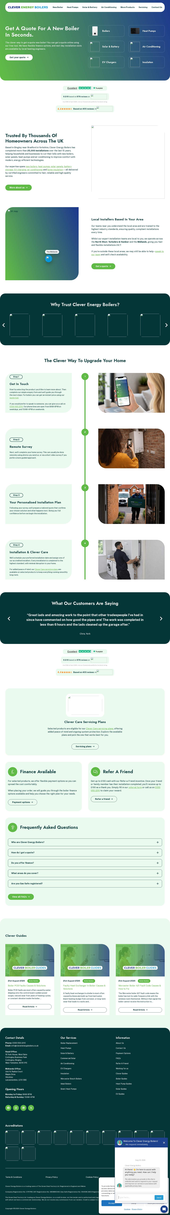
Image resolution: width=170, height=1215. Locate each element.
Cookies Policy (92, 1177)
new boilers (31, 166)
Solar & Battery (67, 1053)
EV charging (20, 169)
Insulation (65, 1073)
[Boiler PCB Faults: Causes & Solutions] (29, 960)
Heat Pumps (66, 1048)
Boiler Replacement (69, 1043)
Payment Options (123, 1053)
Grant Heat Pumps (68, 1089)
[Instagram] (16, 1108)
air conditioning (35, 169)
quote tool (14, 398)
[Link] (106, 31)
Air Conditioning (67, 1063)
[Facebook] (8, 1108)
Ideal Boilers (66, 1084)
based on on (76, 97)
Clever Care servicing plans (46, 569)
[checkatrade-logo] (99, 96)
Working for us (122, 1068)
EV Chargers (66, 1068)
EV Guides (120, 1094)
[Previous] (3, 325)
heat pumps (44, 166)
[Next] (166, 325)
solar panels (57, 166)
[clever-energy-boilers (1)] (28, 7)
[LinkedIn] (23, 1108)
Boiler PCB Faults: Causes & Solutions (27, 985)
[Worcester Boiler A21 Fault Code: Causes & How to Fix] (140, 960)
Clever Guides (122, 1073)
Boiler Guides (33, 981)
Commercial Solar (68, 1058)
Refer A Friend (122, 1063)
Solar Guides (121, 1089)
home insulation (55, 169)
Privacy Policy (52, 1177)
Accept (111, 1203)
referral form (135, 787)
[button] (79, 7)
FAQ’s (118, 1058)
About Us (120, 1043)
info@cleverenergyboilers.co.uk (25, 1046)
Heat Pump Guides (124, 1084)
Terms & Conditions (13, 1177)
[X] (31, 1108)
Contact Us (121, 1048)
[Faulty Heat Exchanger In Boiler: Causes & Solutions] (85, 960)
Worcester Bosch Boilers (71, 1079)
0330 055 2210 (16, 407)
